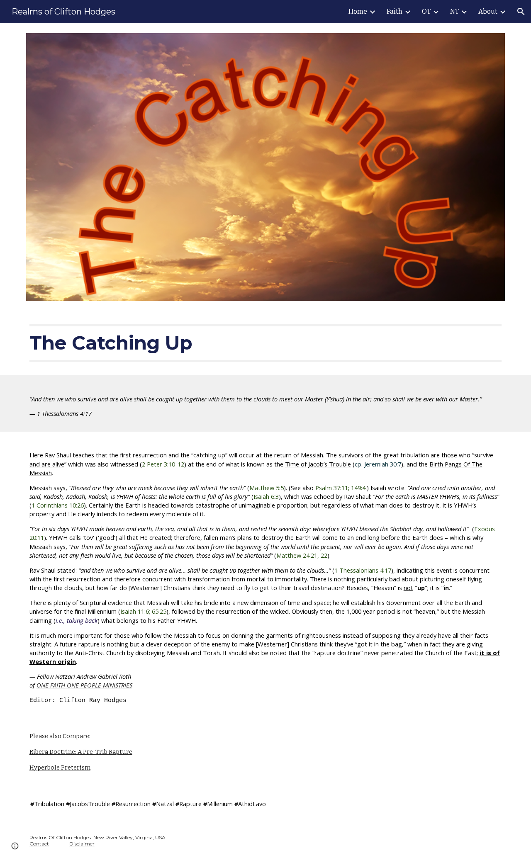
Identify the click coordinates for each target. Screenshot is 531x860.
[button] (521, 12)
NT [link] (454, 11)
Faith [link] (394, 11)
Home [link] (357, 11)
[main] (265, 343)
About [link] (487, 11)
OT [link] (426, 11)
